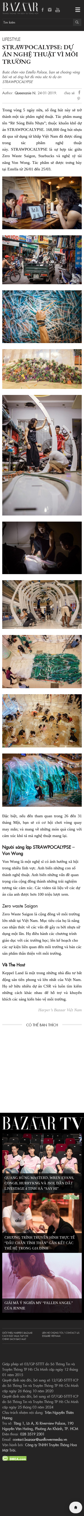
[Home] (75, 1507)
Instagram (50, 10)
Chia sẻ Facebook (79, 93)
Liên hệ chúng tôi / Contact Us (60, 1332)
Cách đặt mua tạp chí (15, 1336)
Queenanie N (25, 92)
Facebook (43, 10)
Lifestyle (11, 39)
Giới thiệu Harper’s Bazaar (17, 1332)
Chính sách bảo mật (14, 1339)
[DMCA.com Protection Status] (14, 1457)
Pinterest (79, 99)
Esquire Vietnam (51, 1336)
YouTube (57, 10)
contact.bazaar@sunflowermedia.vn (40, 1439)
